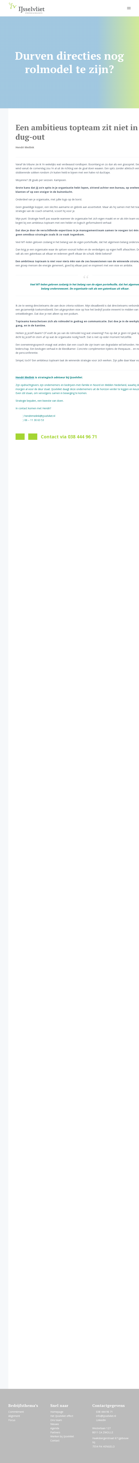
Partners (55, 1432)
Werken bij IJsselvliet (62, 1436)
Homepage (56, 1411)
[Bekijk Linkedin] (32, 436)
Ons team (56, 1420)
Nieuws (54, 1424)
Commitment (16, 1411)
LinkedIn (101, 1420)
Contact (55, 1440)
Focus (11, 1420)
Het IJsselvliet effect (61, 1416)
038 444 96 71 (104, 1411)
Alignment (14, 1416)
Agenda (54, 1428)
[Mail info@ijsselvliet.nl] (20, 436)
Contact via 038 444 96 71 (69, 436)
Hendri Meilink (25, 377)
